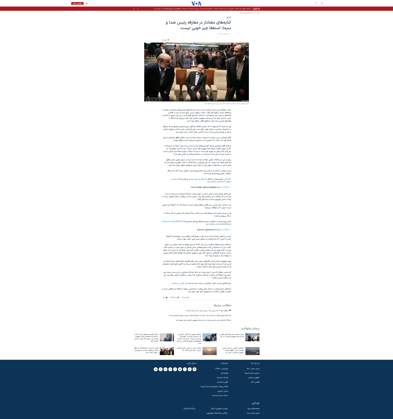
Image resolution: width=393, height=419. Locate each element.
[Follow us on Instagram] (175, 369)
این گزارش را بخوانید (179, 283)
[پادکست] (161, 369)
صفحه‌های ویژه (254, 408)
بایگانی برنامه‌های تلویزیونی (217, 413)
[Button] (165, 40)
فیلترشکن (224, 373)
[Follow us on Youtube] (180, 369)
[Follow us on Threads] (170, 369)
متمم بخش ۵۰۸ (253, 368)
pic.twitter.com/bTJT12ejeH (219, 181)
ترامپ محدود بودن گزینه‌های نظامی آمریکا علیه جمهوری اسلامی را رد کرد (227, 8)
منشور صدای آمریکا (252, 373)
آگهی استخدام (222, 382)
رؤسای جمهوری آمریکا (219, 408)
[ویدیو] (87, 3)
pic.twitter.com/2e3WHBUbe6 (218, 224)
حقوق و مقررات (254, 377)
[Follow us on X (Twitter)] (185, 369)
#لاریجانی (227, 179)
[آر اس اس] (165, 369)
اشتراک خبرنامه (222, 377)
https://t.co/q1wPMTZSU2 (174, 221)
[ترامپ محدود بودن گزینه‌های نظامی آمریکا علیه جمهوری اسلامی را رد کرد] (252, 337)
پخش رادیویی (222, 391)
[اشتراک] (156, 369)
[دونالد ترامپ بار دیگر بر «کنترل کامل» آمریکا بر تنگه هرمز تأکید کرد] (210, 351)
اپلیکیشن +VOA (221, 368)
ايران (229, 17)
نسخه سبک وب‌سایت (220, 395)
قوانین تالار (255, 382)
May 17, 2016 (223, 187)
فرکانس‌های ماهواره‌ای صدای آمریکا (214, 386)
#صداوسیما (175, 179)
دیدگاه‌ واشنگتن (190, 408)
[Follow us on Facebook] (194, 369)
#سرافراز (203, 179)
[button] (138, 9)
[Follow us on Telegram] (190, 369)
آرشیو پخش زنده (253, 413)
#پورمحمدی (193, 179)
